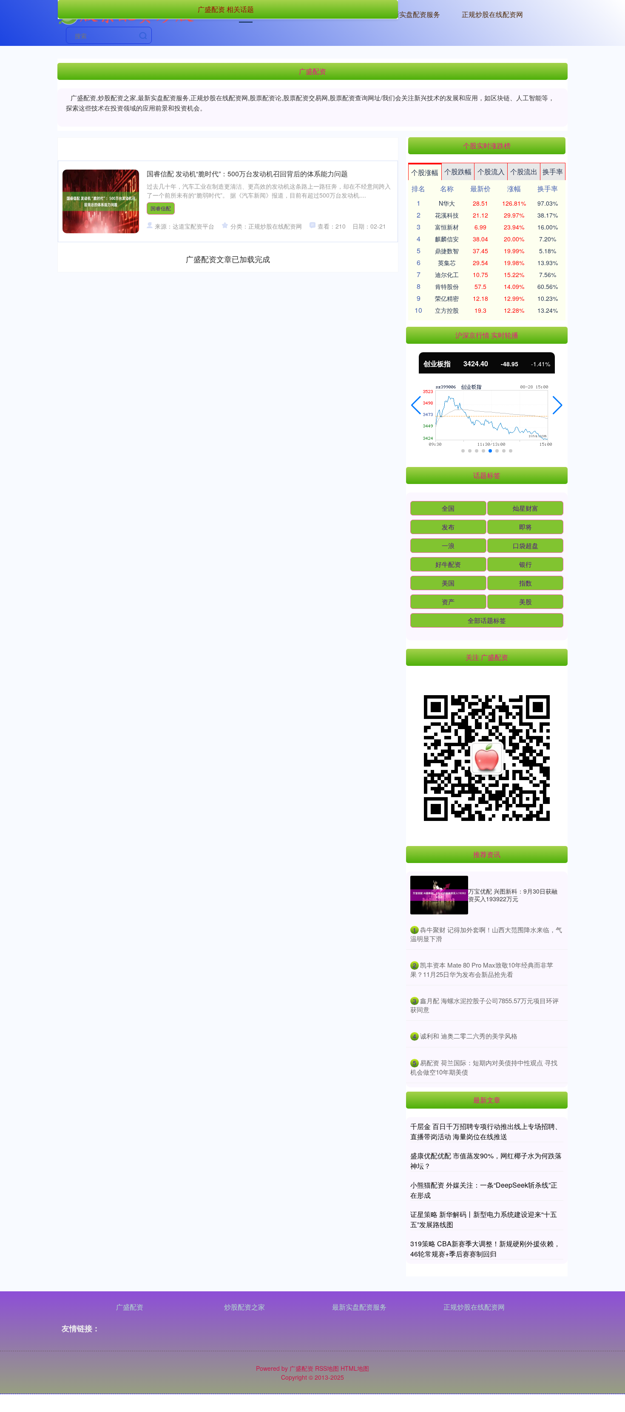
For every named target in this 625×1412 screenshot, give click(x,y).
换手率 (553, 171)
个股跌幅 (458, 171)
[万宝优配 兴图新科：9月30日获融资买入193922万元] (439, 895)
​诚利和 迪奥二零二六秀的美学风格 (468, 1035)
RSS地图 (327, 1368)
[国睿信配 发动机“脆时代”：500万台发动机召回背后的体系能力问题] (100, 201)
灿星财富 (525, 508)
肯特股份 (447, 286)
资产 (448, 601)
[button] (416, 405)
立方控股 (447, 310)
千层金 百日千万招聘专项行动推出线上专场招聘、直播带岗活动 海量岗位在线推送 (486, 1131)
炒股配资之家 (244, 1307)
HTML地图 (355, 1368)
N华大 (447, 203)
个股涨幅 (424, 172)
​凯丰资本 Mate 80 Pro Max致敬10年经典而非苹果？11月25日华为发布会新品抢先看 (481, 969)
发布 (448, 526)
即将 (525, 526)
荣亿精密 (447, 298)
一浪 (448, 545)
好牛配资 (448, 564)
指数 (525, 582)
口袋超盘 (525, 545)
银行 (525, 564)
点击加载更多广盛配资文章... (228, 258)
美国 (448, 582)
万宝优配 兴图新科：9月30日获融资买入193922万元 (512, 895)
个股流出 (523, 171)
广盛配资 (129, 1307)
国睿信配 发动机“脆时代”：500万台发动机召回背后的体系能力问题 (247, 173)
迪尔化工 (447, 274)
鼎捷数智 (447, 250)
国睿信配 (161, 208)
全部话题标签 (487, 620)
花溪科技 (447, 215)
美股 (525, 601)
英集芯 (447, 262)
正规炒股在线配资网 (492, 14)
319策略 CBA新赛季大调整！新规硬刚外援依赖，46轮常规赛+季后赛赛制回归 (485, 1249)
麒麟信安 (447, 239)
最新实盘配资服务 (413, 14)
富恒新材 (447, 227)
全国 (448, 508)
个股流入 (491, 171)
